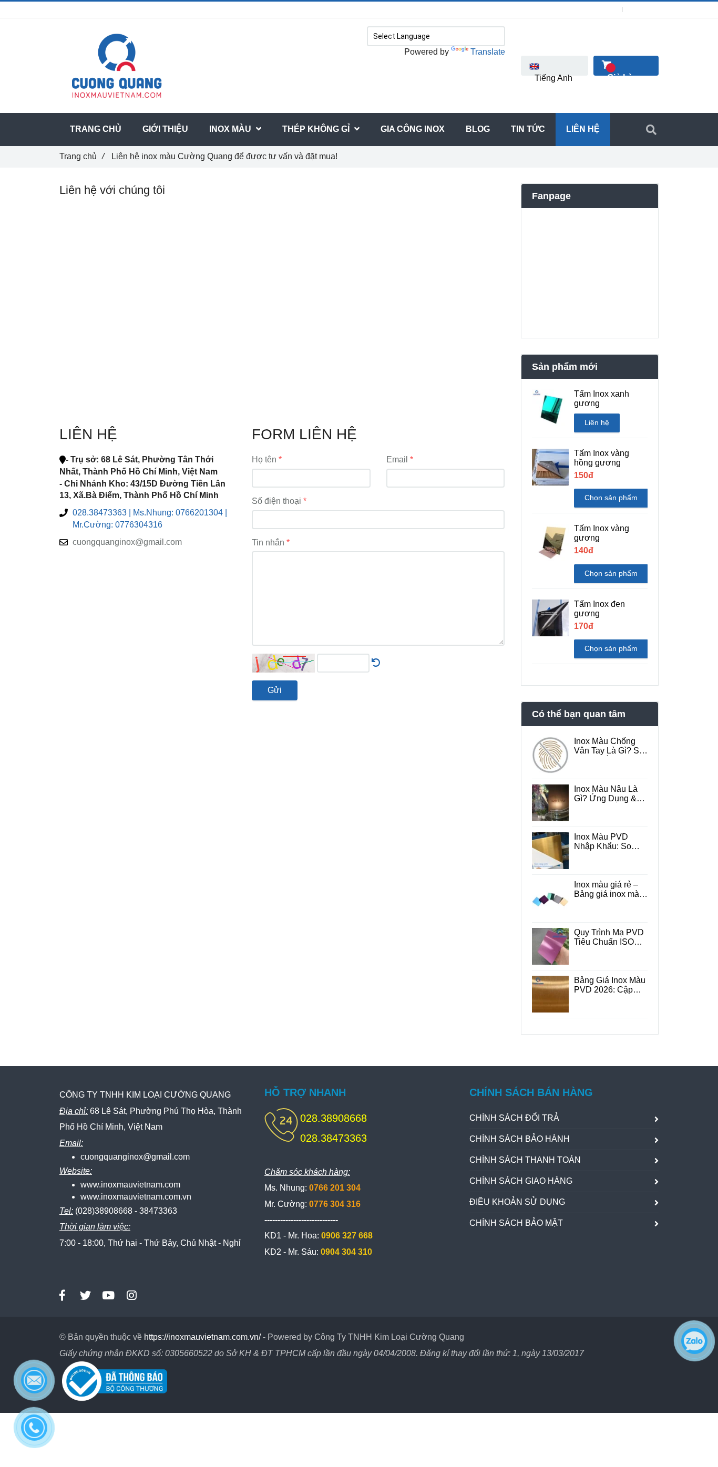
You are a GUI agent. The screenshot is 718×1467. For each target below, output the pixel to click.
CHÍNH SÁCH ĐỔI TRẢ (514, 1117)
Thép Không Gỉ (317, 129)
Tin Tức (528, 129)
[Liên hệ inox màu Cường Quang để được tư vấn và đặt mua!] (376, 662)
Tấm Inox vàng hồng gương (601, 458)
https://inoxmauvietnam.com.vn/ (202, 1336)
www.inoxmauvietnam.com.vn (135, 1196)
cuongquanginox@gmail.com (127, 542)
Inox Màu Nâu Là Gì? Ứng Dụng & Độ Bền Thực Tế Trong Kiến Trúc (606, 793)
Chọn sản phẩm (611, 497)
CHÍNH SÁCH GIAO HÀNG (520, 1180)
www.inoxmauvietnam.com (130, 1184)
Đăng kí (647, 9)
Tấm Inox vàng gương (601, 533)
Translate (487, 51)
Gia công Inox (413, 129)
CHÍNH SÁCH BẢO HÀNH (519, 1138)
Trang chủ (81, 156)
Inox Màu (231, 129)
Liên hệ (596, 422)
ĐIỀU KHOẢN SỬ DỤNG (517, 1201)
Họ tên (264, 459)
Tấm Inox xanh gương (601, 398)
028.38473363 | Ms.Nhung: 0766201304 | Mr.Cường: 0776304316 (186, 9)
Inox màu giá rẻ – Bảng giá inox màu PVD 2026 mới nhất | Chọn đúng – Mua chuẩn (609, 889)
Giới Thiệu (165, 129)
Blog (478, 129)
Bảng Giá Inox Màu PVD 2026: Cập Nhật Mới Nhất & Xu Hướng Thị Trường (609, 985)
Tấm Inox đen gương (599, 609)
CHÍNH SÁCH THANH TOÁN (525, 1159)
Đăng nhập (599, 9)
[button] (554, 66)
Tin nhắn (268, 542)
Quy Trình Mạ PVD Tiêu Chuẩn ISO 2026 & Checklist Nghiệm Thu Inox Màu (609, 937)
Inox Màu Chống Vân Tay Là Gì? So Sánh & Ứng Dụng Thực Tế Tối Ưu (609, 746)
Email (397, 459)
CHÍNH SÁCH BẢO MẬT (516, 1222)
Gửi (275, 690)
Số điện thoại (276, 501)
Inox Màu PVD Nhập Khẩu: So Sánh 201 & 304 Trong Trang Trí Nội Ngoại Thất (610, 841)
